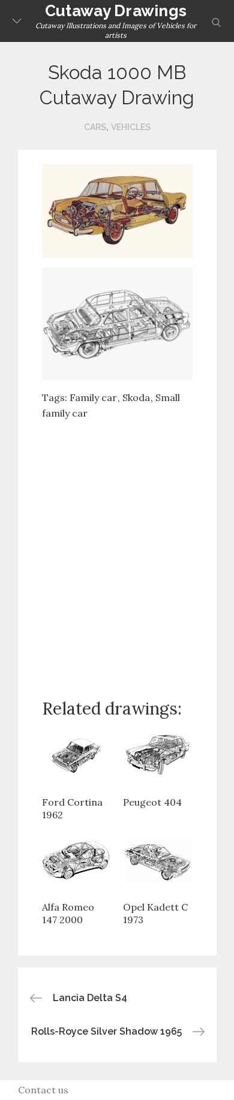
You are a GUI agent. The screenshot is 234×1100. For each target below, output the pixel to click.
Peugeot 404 (152, 802)
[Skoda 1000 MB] (117, 210)
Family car (93, 397)
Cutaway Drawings (116, 11)
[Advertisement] (117, 550)
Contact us (43, 1090)
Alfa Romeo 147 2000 (68, 913)
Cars (95, 127)
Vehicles (131, 127)
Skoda (136, 397)
